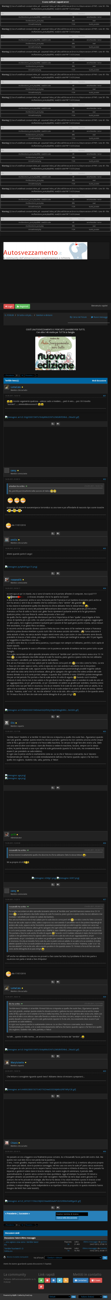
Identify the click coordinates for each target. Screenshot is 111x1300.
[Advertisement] (55, 281)
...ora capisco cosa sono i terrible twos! (21, 1242)
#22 (104, 479)
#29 (104, 1071)
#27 (104, 900)
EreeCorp (28, 1295)
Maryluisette (17, 1062)
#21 (104, 396)
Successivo (23, 1213)
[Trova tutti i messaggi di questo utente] (53, 424)
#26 (104, 843)
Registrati (23, 306)
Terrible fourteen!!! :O (13, 1248)
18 (22, 375)
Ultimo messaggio (90, 1242)
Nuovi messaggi (100, 317)
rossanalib (16, 579)
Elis (12, 722)
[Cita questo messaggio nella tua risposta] (58, 424)
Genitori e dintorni (44, 315)
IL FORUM (9, 315)
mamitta (103, 1248)
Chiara (14, 1143)
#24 (104, 588)
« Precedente (9, 375)
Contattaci (82, 1280)
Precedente (12, 1213)
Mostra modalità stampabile (17, 1257)
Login (10, 306)
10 (68, 1251)
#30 (104, 1152)
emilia (14, 539)
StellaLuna (8, 1251)
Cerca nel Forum (79, 317)
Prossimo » (29, 375)
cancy (13, 470)
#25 (104, 731)
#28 (104, 997)
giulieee (104, 1242)
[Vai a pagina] (36, 375)
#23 (104, 548)
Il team (97, 1280)
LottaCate (16, 387)
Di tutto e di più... (25, 315)
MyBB (14, 1295)
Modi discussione (99, 381)
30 (68, 1244)
